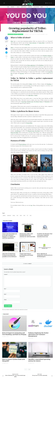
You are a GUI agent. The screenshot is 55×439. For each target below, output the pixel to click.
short (17, 215)
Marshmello (47, 101)
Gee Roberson (18, 130)
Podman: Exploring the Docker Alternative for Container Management (38, 334)
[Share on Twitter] (6, 52)
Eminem (41, 101)
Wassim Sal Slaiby (14, 132)
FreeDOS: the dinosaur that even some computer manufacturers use (44, 235)
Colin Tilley (27, 44)
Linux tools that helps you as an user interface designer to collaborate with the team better (9, 236)
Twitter (12, 57)
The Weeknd (36, 101)
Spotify (36, 95)
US (27, 215)
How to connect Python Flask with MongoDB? (13, 360)
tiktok (21, 215)
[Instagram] (49, 3)
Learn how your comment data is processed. (21, 309)
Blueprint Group (31, 130)
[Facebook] (46, 3)
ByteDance (41, 65)
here (31, 205)
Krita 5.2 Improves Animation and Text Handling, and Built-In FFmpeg (14, 333)
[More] (6, 56)
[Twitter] (47, 3)
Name (5, 288)
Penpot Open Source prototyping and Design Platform (26, 255)
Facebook (45, 55)
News (27, 25)
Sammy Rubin (41, 42)
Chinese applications (31, 65)
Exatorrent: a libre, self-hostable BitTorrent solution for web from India (27, 235)
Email (5, 294)
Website (5, 299)
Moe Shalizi (37, 130)
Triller (12, 41)
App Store (22, 73)
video (30, 215)
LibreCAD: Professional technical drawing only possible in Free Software (9, 255)
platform (4, 215)
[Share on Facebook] (6, 49)
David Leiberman (32, 42)
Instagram (49, 55)
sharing (14, 215)
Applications (23, 25)
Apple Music (31, 95)
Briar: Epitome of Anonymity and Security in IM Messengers (44, 255)
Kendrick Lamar (30, 101)
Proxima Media (29, 122)
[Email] (51, 3)
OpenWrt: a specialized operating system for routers (39, 360)
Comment (6, 274)
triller (24, 215)
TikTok (30, 84)
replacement (9, 215)
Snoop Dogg (23, 101)
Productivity (31, 25)
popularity (13, 70)
